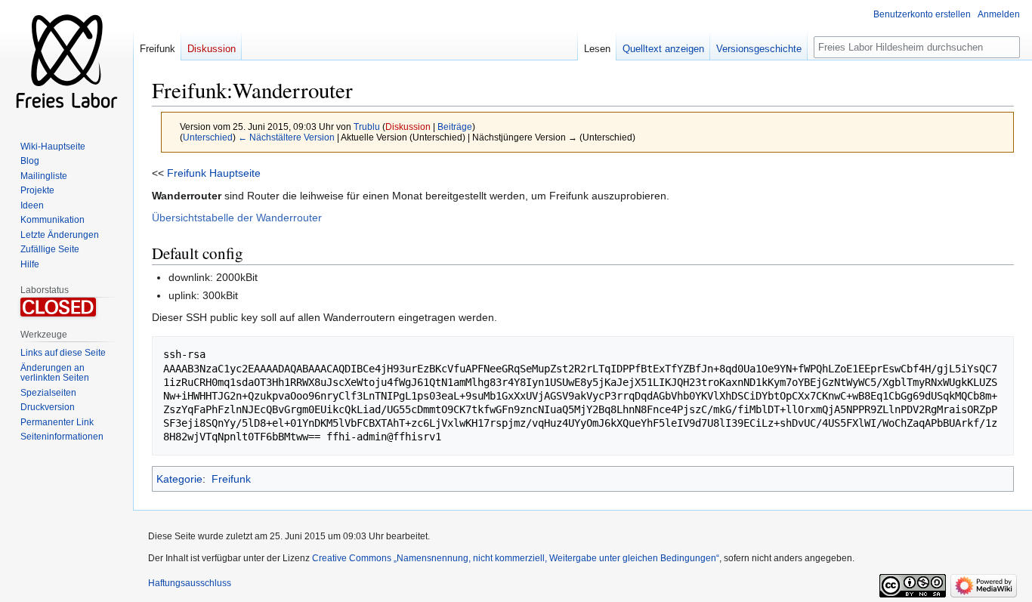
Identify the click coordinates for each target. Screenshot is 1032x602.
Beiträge (454, 126)
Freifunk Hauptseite (214, 173)
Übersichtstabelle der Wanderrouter (237, 217)
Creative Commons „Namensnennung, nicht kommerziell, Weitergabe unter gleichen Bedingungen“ (515, 558)
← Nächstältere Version (286, 137)
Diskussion (408, 126)
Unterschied (208, 137)
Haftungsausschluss (189, 583)
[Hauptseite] (66, 60)
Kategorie (179, 479)
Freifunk (231, 479)
